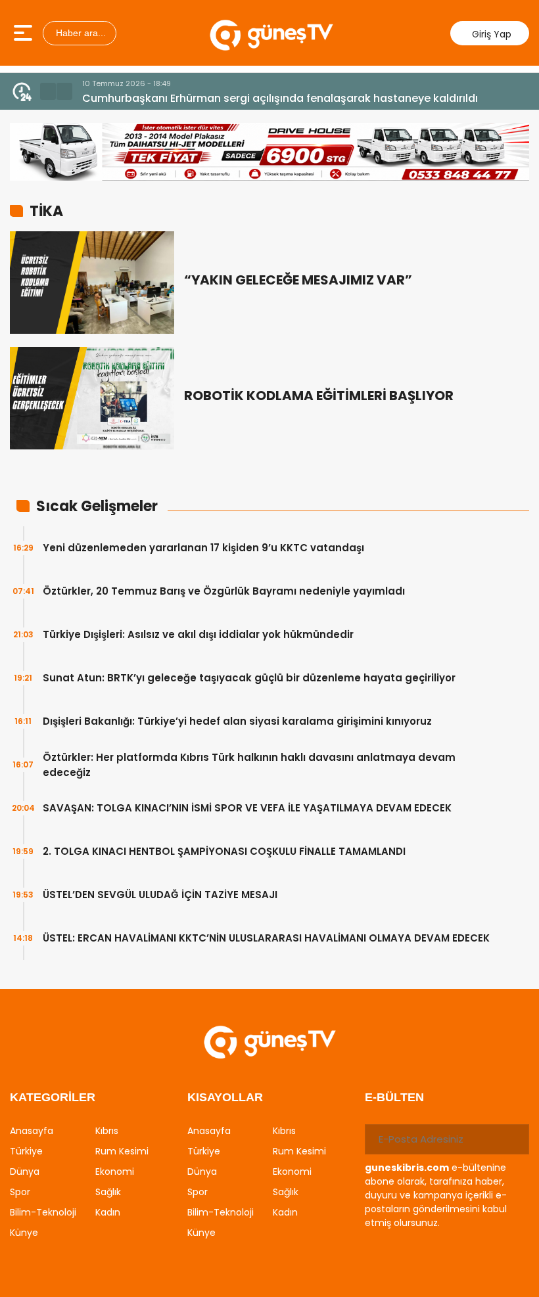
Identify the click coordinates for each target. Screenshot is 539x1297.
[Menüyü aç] (24, 33)
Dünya (24, 1171)
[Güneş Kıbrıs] (271, 33)
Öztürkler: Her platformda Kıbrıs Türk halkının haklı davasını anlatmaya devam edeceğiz (249, 764)
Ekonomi (114, 1171)
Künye (24, 1232)
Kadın (107, 1212)
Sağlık (108, 1191)
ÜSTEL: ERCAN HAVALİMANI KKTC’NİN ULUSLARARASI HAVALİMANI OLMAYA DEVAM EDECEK (266, 938)
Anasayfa (31, 1130)
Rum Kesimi (122, 1151)
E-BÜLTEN (394, 1097)
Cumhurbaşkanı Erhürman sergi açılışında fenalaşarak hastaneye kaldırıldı (280, 98)
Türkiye (26, 1151)
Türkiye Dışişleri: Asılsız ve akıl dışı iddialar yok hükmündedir (198, 634)
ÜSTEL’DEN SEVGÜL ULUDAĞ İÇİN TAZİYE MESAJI (160, 894)
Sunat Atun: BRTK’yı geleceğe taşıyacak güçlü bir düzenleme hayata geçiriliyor (249, 678)
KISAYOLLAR (225, 1097)
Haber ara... (79, 33)
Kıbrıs (106, 1130)
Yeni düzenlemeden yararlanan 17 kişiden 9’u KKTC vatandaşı (203, 548)
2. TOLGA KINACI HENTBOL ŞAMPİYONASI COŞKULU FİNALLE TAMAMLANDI (224, 851)
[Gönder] (514, 1139)
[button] (48, 91)
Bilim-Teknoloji (43, 1212)
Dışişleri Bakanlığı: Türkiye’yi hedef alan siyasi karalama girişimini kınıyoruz (237, 721)
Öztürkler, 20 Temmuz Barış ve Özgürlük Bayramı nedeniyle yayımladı (224, 591)
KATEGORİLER (52, 1097)
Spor (20, 1191)
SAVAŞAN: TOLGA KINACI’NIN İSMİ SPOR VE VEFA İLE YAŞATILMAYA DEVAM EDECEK (247, 808)
